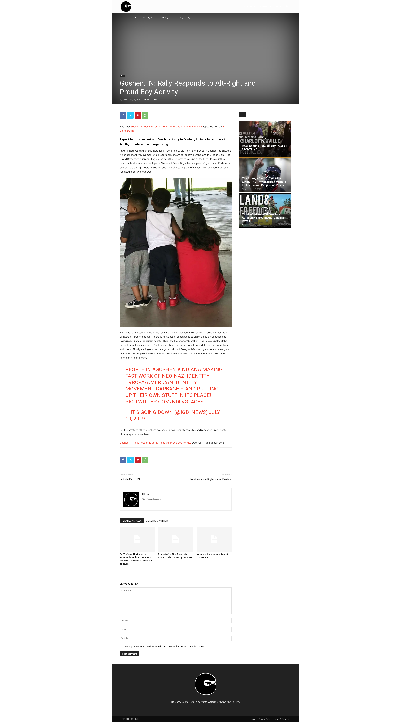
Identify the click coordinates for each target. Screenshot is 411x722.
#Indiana (189, 369)
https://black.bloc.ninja (151, 499)
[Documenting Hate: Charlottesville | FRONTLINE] (265, 139)
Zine (130, 17)
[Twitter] (130, 115)
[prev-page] (122, 570)
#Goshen (164, 369)
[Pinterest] (138, 115)
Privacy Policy (264, 719)
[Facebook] (123, 115)
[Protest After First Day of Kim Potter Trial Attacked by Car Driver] (175, 539)
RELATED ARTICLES (132, 521)
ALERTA (248, 6)
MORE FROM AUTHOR (157, 521)
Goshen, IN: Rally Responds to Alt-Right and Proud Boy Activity (166, 126)
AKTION (264, 6)
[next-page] (127, 570)
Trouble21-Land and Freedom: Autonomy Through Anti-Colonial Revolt (263, 218)
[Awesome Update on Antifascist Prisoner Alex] (214, 539)
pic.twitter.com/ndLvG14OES (164, 402)
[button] (287, 6)
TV (277, 6)
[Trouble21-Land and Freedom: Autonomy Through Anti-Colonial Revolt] (265, 210)
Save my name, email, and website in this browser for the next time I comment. (164, 646)
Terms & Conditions (282, 719)
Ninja (125, 100)
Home (122, 17)
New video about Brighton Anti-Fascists (210, 479)
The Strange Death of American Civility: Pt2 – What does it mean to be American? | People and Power (264, 182)
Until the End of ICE (130, 479)
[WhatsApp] (145, 115)
